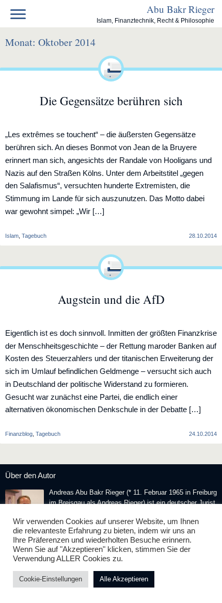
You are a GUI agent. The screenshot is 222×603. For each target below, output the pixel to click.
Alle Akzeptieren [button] (124, 579)
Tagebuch (34, 236)
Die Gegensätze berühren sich (111, 100)
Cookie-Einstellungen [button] (50, 579)
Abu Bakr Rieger (180, 9)
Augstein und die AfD (111, 299)
